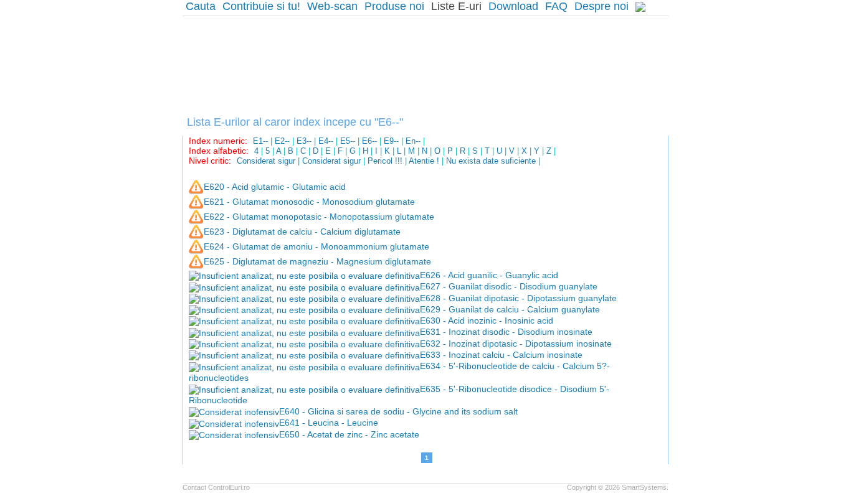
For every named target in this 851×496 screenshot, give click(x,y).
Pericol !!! (385, 161)
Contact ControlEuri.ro (216, 487)
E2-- (282, 141)
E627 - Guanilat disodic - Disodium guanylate (508, 286)
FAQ (556, 6)
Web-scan (332, 6)
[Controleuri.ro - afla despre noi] (640, 6)
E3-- (304, 141)
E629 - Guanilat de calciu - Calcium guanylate (510, 309)
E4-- (325, 141)
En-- (413, 141)
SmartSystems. (645, 487)
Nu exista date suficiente (491, 161)
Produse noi (394, 6)
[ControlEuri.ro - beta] (425, 63)
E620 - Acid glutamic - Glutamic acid (275, 187)
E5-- (347, 141)
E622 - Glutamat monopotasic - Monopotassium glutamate (319, 217)
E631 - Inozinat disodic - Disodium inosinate (506, 332)
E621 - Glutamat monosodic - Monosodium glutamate (309, 202)
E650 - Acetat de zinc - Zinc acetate (349, 434)
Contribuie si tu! (261, 6)
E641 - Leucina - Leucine (328, 423)
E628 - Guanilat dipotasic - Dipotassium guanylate (518, 298)
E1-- (260, 141)
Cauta (201, 6)
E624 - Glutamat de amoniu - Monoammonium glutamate (316, 246)
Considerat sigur (266, 161)
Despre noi (601, 6)
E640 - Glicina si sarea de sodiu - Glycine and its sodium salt (398, 411)
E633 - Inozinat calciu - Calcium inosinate (501, 355)
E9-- (391, 141)
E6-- (369, 141)
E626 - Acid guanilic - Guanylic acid (489, 275)
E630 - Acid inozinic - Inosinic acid (486, 320)
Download (513, 6)
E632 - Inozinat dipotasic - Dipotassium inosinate (516, 344)
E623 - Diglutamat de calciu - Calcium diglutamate (302, 231)
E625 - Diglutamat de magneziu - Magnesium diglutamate (317, 261)
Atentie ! (424, 161)
